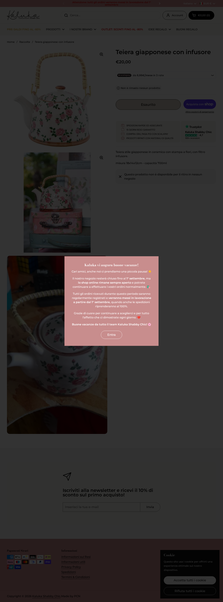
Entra (111, 335)
